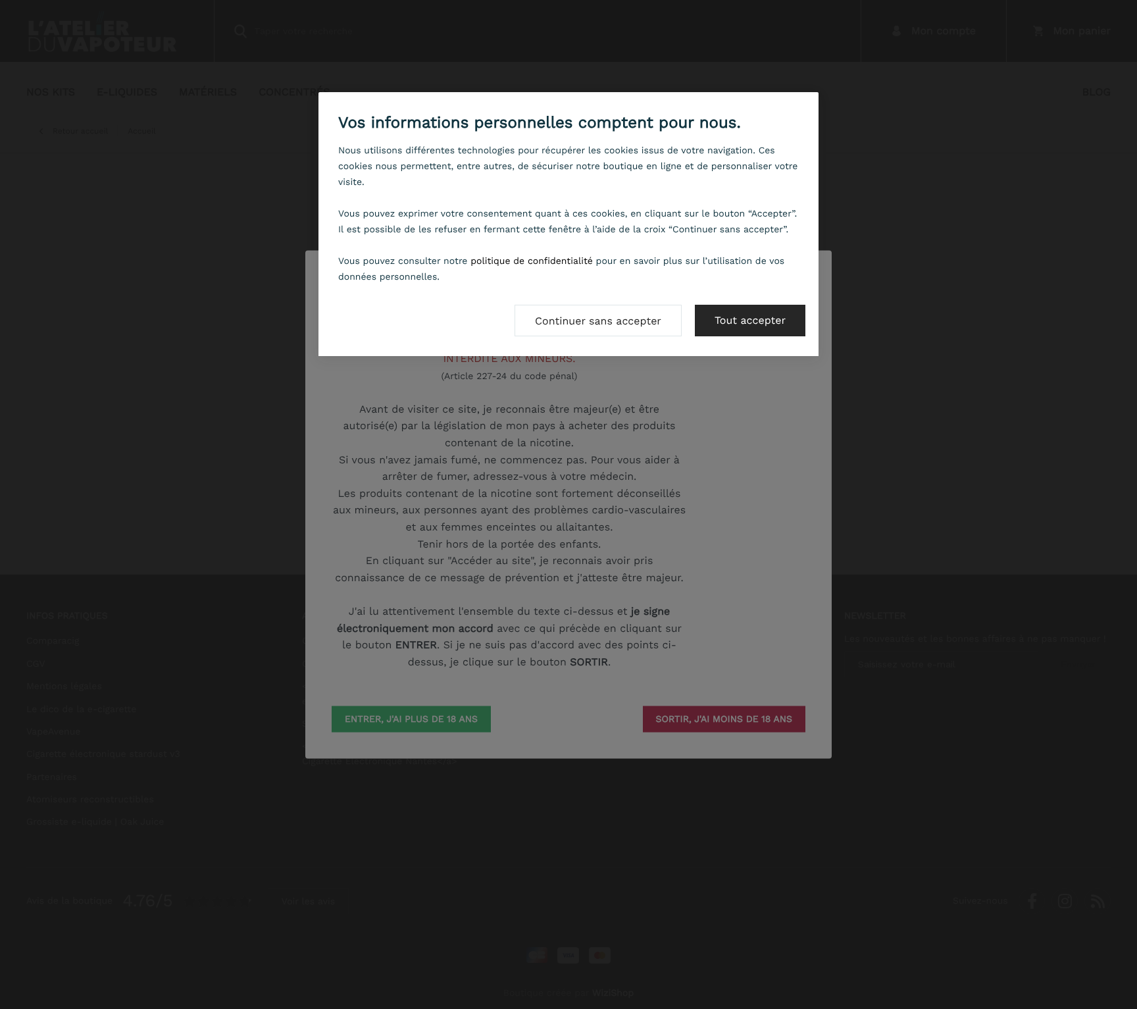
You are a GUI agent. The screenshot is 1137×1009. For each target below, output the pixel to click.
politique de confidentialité (531, 261)
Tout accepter (750, 320)
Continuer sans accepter (598, 321)
